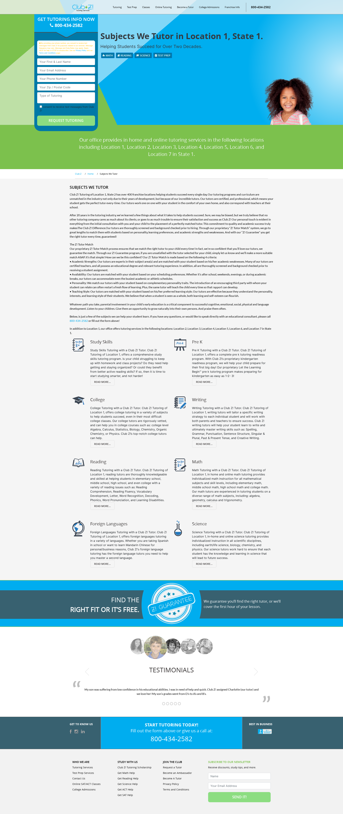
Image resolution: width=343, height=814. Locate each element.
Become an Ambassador (177, 773)
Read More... (102, 382)
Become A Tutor (172, 778)
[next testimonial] (256, 671)
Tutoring (117, 7)
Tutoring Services (82, 767)
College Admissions (209, 7)
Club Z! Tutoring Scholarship (134, 767)
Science (144, 55)
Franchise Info (232, 7)
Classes (146, 7)
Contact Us (78, 778)
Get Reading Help (128, 778)
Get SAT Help (125, 795)
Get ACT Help (125, 789)
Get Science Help (128, 784)
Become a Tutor (185, 7)
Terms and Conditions (47, 53)
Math (109, 55)
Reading (125, 55)
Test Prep (132, 7)
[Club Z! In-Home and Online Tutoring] (82, 7)
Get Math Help (126, 773)
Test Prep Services (83, 773)
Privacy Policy (81, 50)
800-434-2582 (261, 7)
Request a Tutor (172, 767)
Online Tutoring (163, 7)
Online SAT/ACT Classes (86, 784)
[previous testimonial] (87, 671)
